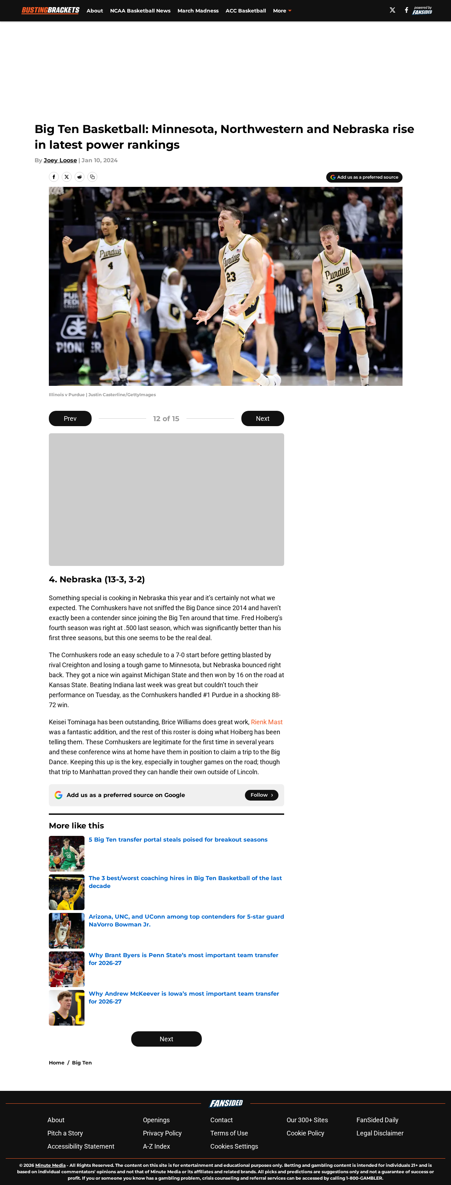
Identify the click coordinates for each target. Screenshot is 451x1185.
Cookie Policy (305, 1133)
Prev (70, 418)
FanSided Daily (378, 1120)
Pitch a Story (65, 1133)
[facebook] (406, 10)
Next (263, 418)
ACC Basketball (246, 10)
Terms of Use (229, 1133)
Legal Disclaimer (380, 1133)
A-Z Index (156, 1146)
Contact (221, 1120)
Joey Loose (60, 160)
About (95, 10)
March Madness (198, 10)
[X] (392, 10)
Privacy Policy (162, 1133)
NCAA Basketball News (140, 10)
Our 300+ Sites (307, 1120)
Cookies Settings (234, 1146)
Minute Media (50, 1165)
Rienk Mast (267, 722)
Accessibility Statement (80, 1146)
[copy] (92, 177)
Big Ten (82, 1062)
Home (57, 1062)
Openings (156, 1120)
